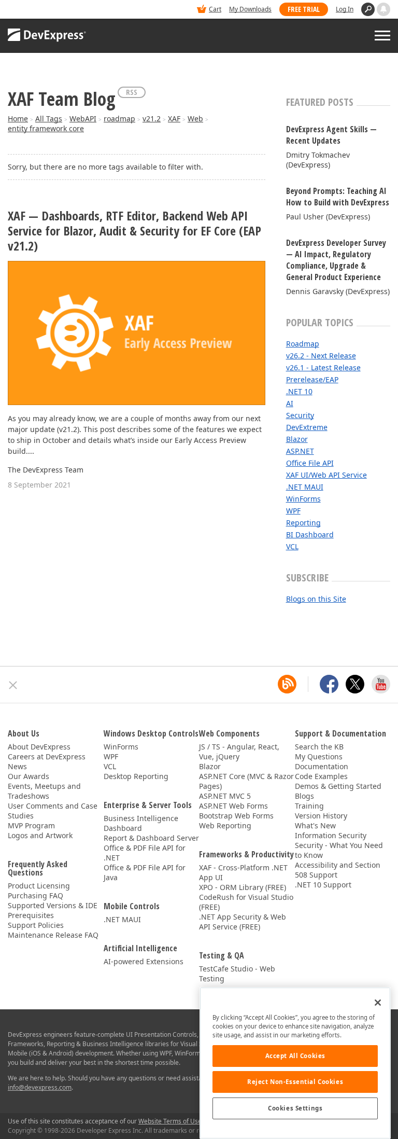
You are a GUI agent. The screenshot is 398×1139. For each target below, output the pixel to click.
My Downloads (250, 9)
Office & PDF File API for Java (145, 872)
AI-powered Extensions (143, 961)
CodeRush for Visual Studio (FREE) (246, 902)
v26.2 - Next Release (321, 355)
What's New (315, 825)
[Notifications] (383, 9)
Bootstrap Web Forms (236, 816)
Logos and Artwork (40, 835)
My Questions (319, 756)
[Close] (377, 1002)
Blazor (297, 439)
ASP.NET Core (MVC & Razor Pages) (246, 781)
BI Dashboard (310, 534)
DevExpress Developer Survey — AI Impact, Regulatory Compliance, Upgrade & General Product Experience (336, 260)
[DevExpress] (39, 10)
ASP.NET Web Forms (233, 806)
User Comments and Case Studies (52, 811)
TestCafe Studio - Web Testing (237, 973)
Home (18, 118)
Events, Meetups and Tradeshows (44, 791)
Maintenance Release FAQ (53, 935)
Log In (344, 9)
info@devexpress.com (40, 1087)
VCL (292, 546)
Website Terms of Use (170, 1121)
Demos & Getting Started (338, 786)
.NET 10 (299, 391)
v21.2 (152, 118)
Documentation (321, 766)
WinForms (303, 499)
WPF (293, 511)
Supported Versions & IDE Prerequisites (52, 910)
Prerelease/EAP (312, 379)
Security (300, 415)
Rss (131, 92)
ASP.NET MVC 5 (225, 796)
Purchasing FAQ (35, 895)
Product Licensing (39, 886)
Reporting (303, 522)
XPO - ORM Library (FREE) (242, 887)
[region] (295, 1063)
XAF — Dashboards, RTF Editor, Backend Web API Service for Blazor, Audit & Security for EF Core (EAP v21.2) (134, 231)
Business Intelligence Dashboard (141, 823)
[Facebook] (329, 684)
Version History (321, 816)
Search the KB (319, 747)
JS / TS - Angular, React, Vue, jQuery (239, 751)
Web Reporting (225, 825)
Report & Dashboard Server (151, 838)
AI (289, 403)
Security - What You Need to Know (339, 850)
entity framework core (46, 128)
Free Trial (304, 9)
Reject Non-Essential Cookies (295, 1082)
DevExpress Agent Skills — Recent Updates (331, 134)
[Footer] (13, 685)
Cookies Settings (295, 1108)
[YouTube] (381, 684)
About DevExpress (39, 747)
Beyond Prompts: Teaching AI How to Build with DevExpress (337, 196)
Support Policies (36, 925)
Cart (215, 9)
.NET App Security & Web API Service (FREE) (242, 922)
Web (195, 118)
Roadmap (302, 344)
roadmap (119, 118)
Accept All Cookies (295, 1056)
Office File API (310, 463)
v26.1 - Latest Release (323, 367)
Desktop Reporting (136, 776)
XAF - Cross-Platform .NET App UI (243, 872)
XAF (174, 118)
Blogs (304, 796)
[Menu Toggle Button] (382, 35)
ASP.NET (300, 451)
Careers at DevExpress (47, 756)
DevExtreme (307, 427)
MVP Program (31, 825)
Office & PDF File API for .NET (145, 853)
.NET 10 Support (323, 885)
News (17, 766)
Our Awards (28, 776)
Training (309, 806)
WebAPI (82, 118)
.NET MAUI (304, 487)
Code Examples (321, 776)
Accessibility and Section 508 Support (337, 870)
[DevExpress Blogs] (287, 684)
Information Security (330, 835)
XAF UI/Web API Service (326, 475)
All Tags (48, 118)
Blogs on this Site (316, 599)
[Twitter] (355, 684)
